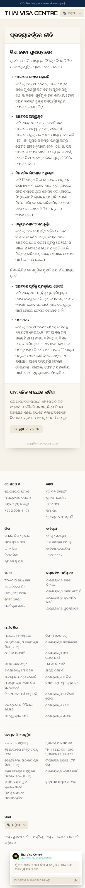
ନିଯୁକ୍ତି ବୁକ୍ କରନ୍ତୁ (17, 504)
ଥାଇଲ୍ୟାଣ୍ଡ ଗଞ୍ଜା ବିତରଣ (58, 582)
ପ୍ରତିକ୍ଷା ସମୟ (15, 606)
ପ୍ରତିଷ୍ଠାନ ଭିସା (15, 542)
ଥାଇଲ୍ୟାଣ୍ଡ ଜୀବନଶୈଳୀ (61, 642)
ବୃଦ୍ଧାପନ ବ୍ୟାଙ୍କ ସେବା (60, 782)
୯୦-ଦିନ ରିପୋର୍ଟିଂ (56, 491)
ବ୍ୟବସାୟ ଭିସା (14, 561)
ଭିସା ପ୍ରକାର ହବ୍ (56, 636)
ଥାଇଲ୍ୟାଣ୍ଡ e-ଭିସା (58, 677)
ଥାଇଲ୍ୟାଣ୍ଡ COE (57, 705)
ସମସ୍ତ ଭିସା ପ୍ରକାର (17, 536)
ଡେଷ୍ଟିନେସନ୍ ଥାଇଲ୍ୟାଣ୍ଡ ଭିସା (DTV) (21, 644)
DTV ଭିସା (52, 504)
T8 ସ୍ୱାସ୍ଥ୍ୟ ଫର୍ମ (16, 716)
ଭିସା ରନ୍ (51, 510)
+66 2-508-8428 (17, 510)
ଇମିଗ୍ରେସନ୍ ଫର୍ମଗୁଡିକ (19, 670)
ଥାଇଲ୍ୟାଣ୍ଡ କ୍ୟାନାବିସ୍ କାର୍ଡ (61, 599)
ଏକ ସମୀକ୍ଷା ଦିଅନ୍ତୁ (59, 542)
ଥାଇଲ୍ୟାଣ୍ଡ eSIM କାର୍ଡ (61, 771)
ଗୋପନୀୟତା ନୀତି (68, 837)
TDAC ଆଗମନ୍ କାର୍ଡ (17, 580)
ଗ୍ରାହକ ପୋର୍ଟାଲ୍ (56, 498)
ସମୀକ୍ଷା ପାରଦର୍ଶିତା (58, 548)
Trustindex (54, 555)
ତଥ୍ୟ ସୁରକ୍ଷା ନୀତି (17, 837)
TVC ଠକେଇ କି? (15, 587)
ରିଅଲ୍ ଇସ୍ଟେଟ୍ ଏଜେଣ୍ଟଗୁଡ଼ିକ (14, 795)
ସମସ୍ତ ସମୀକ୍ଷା (56, 536)
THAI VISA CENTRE (31, 13)
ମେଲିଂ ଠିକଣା (12, 599)
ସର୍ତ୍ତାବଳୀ (11, 843)
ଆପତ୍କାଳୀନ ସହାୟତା (18, 498)
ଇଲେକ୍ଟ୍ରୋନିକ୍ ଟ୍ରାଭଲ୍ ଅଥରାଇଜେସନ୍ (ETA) (20, 773)
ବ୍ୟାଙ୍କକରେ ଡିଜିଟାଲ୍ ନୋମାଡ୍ (19, 707)
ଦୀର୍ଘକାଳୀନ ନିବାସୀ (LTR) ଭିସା (60, 762)
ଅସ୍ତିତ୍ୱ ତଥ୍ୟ (43, 837)
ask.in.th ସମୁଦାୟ (16, 743)
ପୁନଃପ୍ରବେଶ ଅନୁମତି (59, 517)
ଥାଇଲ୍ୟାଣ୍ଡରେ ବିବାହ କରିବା (59, 696)
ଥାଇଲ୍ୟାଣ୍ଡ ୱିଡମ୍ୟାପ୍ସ (62, 608)
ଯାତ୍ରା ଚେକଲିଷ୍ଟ (16, 664)
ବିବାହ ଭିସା (11, 555)
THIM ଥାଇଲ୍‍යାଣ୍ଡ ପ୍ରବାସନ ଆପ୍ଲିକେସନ (60, 751)
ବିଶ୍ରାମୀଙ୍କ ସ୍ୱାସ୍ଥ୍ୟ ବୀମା (62, 683)
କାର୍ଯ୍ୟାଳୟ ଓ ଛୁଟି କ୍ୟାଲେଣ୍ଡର (16, 784)
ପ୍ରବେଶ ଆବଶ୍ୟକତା (18, 636)
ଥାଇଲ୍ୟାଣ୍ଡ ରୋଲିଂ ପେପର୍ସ (63, 591)
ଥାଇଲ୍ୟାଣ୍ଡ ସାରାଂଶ (58, 716)
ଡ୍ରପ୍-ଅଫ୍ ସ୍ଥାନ (15, 593)
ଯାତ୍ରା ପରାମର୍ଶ (54, 670)
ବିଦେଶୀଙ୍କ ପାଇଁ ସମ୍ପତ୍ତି (21, 694)
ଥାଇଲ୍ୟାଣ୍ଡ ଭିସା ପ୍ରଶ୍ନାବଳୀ (56, 655)
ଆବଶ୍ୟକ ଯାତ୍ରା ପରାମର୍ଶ (20, 677)
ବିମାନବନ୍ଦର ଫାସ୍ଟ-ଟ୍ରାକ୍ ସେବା (21, 751)
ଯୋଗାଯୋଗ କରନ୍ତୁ (17, 491)
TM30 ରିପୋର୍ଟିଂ (55, 664)
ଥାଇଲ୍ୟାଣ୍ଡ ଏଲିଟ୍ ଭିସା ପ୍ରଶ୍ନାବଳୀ (20, 685)
